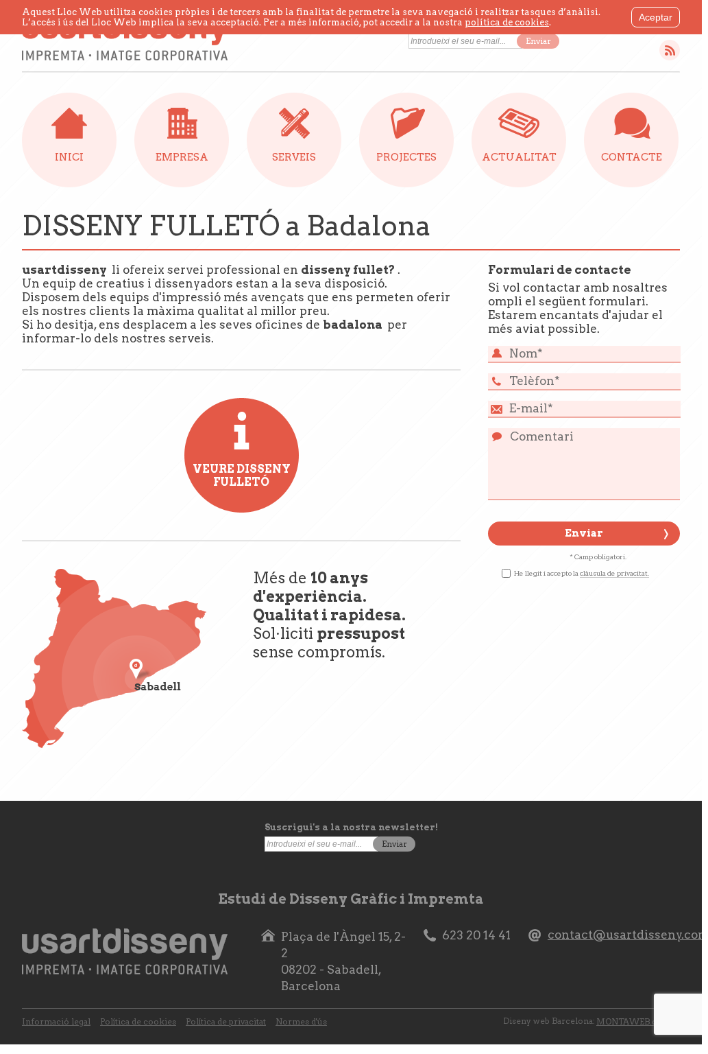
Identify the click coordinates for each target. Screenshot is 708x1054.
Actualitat (519, 157)
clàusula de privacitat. (614, 573)
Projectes (406, 157)
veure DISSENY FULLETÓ (242, 475)
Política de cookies (138, 1021)
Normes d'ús (301, 1021)
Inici (69, 157)
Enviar (538, 41)
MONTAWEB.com (633, 1021)
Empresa (182, 157)
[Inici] (125, 38)
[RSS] (669, 50)
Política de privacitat (226, 1021)
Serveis (294, 157)
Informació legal (56, 1021)
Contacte (631, 157)
